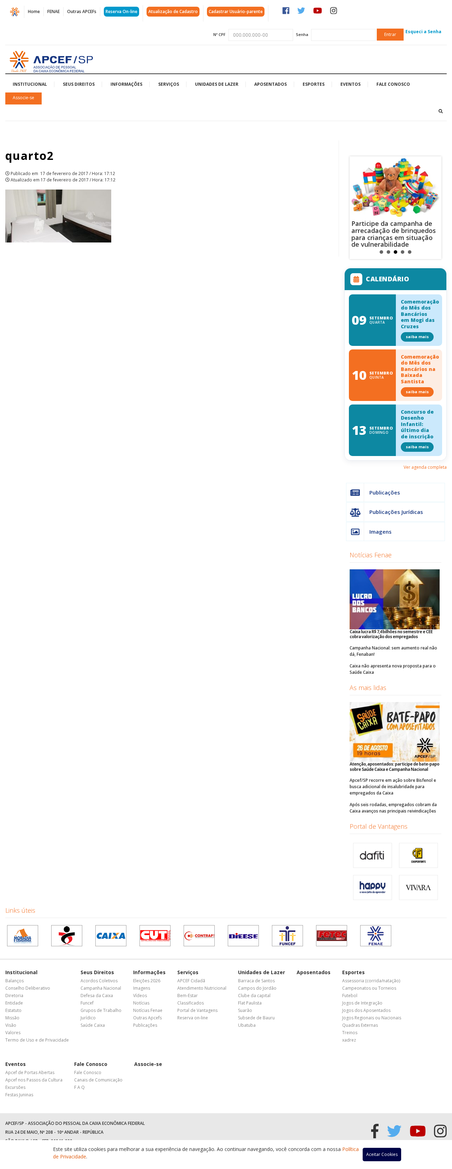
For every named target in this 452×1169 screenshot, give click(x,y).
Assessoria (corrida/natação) (371, 981)
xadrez (349, 1040)
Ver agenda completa (425, 467)
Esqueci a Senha (423, 32)
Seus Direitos (79, 84)
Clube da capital (254, 996)
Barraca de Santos (256, 981)
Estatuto (13, 1010)
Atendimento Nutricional (201, 988)
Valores (12, 1033)
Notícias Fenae (371, 555)
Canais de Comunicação (98, 1080)
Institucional (30, 84)
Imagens (380, 531)
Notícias (141, 1003)
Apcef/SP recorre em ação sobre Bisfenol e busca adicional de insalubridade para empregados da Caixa (393, 786)
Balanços (14, 981)
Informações (126, 84)
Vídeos (140, 996)
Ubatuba (247, 1025)
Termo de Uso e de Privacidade (37, 1040)
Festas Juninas (19, 1095)
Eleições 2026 (146, 981)
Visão (10, 1025)
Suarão (245, 1010)
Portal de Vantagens (379, 826)
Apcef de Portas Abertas (29, 1072)
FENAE (53, 11)
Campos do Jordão (257, 988)
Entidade (14, 1003)
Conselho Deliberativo (27, 988)
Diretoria (14, 996)
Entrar (390, 34)
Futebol (349, 996)
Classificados (190, 1003)
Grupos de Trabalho (101, 1010)
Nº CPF (219, 34)
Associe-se (23, 98)
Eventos (350, 84)
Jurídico (88, 1018)
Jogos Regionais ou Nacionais (371, 1018)
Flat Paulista (250, 1003)
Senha (302, 34)
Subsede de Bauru (256, 1018)
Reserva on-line (192, 1018)
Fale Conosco (393, 84)
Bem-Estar (187, 996)
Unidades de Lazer (216, 84)
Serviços (168, 84)
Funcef (87, 1003)
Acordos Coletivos (99, 981)
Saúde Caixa (93, 1025)
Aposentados (270, 84)
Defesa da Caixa (97, 996)
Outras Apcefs (147, 1018)
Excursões (15, 1087)
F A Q (79, 1087)
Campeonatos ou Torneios (369, 988)
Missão (12, 1018)
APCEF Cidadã (191, 981)
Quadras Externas (360, 1025)
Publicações (384, 492)
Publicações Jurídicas (396, 511)
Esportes (314, 84)
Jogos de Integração (362, 1003)
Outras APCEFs (81, 11)
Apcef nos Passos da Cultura (34, 1080)
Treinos (349, 1033)
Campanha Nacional (101, 988)
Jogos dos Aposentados (366, 1010)
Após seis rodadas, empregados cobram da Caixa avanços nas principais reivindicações (393, 808)
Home (34, 11)
